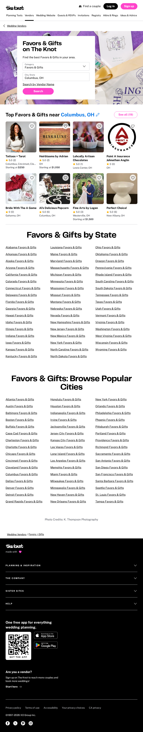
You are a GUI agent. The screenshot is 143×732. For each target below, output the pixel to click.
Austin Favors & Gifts (19, 406)
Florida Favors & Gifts (20, 302)
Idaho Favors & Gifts (19, 322)
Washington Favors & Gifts (112, 329)
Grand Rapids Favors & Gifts (24, 501)
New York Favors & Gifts (66, 342)
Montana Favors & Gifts (65, 302)
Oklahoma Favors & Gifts (111, 254)
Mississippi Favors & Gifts (67, 288)
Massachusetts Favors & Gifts (69, 267)
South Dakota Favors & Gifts (113, 288)
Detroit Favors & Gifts (19, 494)
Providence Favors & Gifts (112, 440)
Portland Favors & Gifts (110, 433)
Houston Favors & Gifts (65, 406)
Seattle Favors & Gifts (109, 488)
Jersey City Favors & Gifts (67, 433)
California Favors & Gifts (21, 274)
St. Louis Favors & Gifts (110, 494)
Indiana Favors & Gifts (20, 336)
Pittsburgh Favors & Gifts (111, 426)
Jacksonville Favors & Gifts (67, 426)
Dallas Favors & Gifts (19, 481)
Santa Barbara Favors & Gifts (114, 481)
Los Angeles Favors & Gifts (67, 460)
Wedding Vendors (16, 25)
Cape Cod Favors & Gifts (21, 433)
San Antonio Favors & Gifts (112, 460)
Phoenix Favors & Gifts (110, 420)
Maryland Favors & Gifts (66, 261)
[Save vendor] (32, 126)
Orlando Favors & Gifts (110, 406)
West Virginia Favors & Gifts (113, 336)
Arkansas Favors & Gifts (21, 254)
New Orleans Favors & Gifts (68, 501)
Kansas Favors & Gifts (20, 349)
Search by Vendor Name (38, 84)
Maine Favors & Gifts (63, 254)
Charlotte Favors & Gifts (21, 447)
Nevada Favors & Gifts (64, 315)
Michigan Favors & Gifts (65, 274)
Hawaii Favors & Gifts (19, 315)
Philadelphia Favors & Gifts (113, 413)
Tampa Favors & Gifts (109, 501)
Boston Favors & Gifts (20, 420)
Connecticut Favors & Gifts (23, 288)
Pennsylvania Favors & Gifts (113, 267)
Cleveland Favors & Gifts (22, 467)
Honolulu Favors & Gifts (65, 399)
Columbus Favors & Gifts (22, 474)
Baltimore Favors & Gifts (21, 413)
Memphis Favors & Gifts (65, 467)
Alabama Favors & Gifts (21, 247)
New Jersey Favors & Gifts (67, 329)
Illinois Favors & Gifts (19, 329)
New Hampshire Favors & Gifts (70, 322)
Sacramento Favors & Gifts (112, 454)
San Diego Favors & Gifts (111, 467)
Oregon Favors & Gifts (109, 261)
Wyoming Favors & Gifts (111, 349)
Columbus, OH (78, 114)
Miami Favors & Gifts (63, 474)
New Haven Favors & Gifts (67, 494)
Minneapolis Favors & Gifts (67, 488)
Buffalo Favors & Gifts (20, 426)
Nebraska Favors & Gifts (66, 308)
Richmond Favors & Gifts (111, 447)
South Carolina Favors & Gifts (114, 281)
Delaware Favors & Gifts (21, 295)
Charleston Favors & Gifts (22, 440)
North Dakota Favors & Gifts (68, 356)
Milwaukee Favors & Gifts (66, 481)
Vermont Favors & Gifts (110, 315)
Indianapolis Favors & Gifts (67, 413)
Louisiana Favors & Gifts (66, 247)
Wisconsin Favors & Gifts (111, 342)
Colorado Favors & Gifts (21, 281)
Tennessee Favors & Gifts (111, 295)
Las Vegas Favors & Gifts (66, 447)
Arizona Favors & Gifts (20, 267)
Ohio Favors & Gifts (107, 247)
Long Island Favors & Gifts (67, 454)
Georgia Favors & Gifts (20, 308)
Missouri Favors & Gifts (65, 295)
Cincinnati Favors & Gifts (21, 460)
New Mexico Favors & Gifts (67, 336)
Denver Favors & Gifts (20, 488)
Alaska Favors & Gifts (19, 261)
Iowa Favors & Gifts (18, 342)
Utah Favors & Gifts (108, 308)
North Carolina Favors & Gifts (69, 349)
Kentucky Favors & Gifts (21, 356)
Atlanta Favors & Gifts (20, 399)
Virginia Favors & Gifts (109, 322)
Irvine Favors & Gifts (63, 420)
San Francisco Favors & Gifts (114, 474)
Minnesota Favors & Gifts (66, 281)
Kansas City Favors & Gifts (67, 440)
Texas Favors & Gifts (108, 302)
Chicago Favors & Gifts (20, 454)
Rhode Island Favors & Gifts (113, 274)
